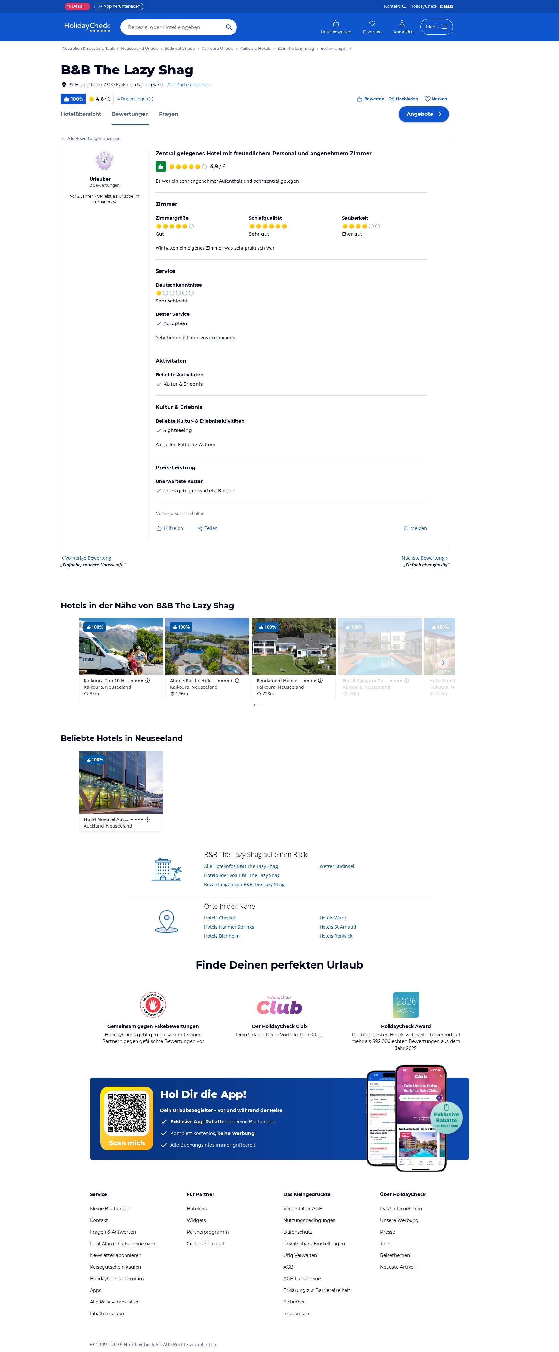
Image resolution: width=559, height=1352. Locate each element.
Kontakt (392, 6)
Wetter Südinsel (337, 866)
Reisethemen (395, 1255)
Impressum (296, 1313)
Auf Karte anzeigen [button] (188, 85)
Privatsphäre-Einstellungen (314, 1244)
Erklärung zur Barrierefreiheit (316, 1290)
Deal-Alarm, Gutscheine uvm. (123, 1244)
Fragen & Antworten (113, 1232)
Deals (74, 6)
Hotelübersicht (81, 114)
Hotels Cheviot (219, 918)
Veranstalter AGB (303, 1209)
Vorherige (88, 558)
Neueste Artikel (397, 1267)
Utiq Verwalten (300, 1255)
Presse (387, 1232)
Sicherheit (294, 1302)
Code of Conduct (206, 1244)
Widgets (196, 1220)
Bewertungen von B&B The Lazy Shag (244, 884)
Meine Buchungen (110, 1209)
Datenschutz (297, 1232)
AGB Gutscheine (302, 1278)
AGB (288, 1267)
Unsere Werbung (399, 1220)
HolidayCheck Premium (117, 1278)
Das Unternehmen (401, 1209)
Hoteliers (197, 1209)
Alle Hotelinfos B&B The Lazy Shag (241, 866)
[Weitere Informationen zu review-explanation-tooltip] (151, 99)
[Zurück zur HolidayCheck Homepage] (87, 27)
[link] (336, 27)
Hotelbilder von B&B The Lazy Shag (242, 875)
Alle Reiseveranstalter (114, 1302)
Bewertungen (130, 114)
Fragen (168, 114)
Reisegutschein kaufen (115, 1267)
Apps (95, 1290)
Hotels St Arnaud (338, 927)
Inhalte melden (107, 1313)
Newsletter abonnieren (115, 1255)
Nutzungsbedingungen (309, 1220)
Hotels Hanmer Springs (229, 927)
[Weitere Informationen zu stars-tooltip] (147, 680)
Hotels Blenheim (222, 936)
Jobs (385, 1244)
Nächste (423, 558)
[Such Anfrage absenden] (229, 27)
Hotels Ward (333, 918)
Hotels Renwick (336, 936)
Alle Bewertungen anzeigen (94, 138)
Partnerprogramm (208, 1232)
